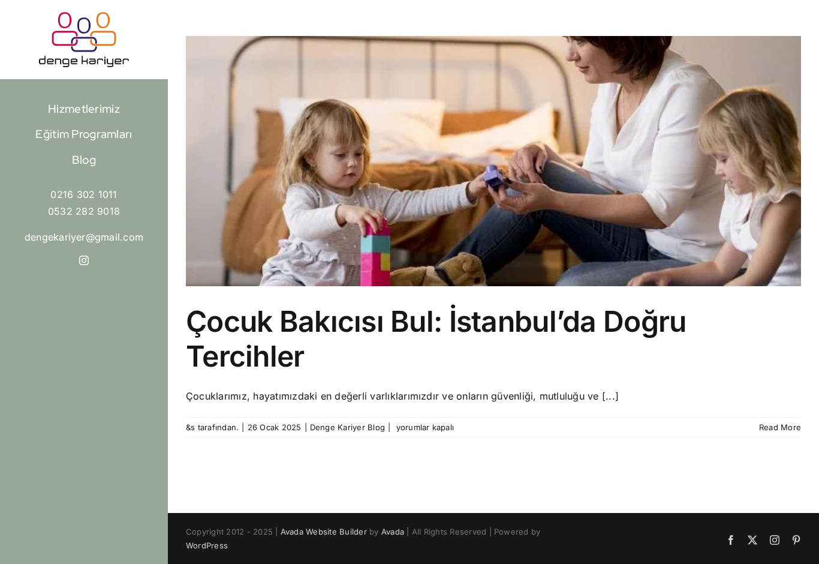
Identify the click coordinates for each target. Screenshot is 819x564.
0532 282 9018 (84, 211)
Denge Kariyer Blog (347, 427)
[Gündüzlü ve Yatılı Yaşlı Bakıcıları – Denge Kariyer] (84, 17)
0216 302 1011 (83, 194)
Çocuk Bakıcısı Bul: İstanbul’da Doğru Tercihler (436, 339)
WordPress (207, 545)
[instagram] (84, 260)
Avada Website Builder (324, 531)
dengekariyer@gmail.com (84, 237)
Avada (392, 531)
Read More (780, 427)
